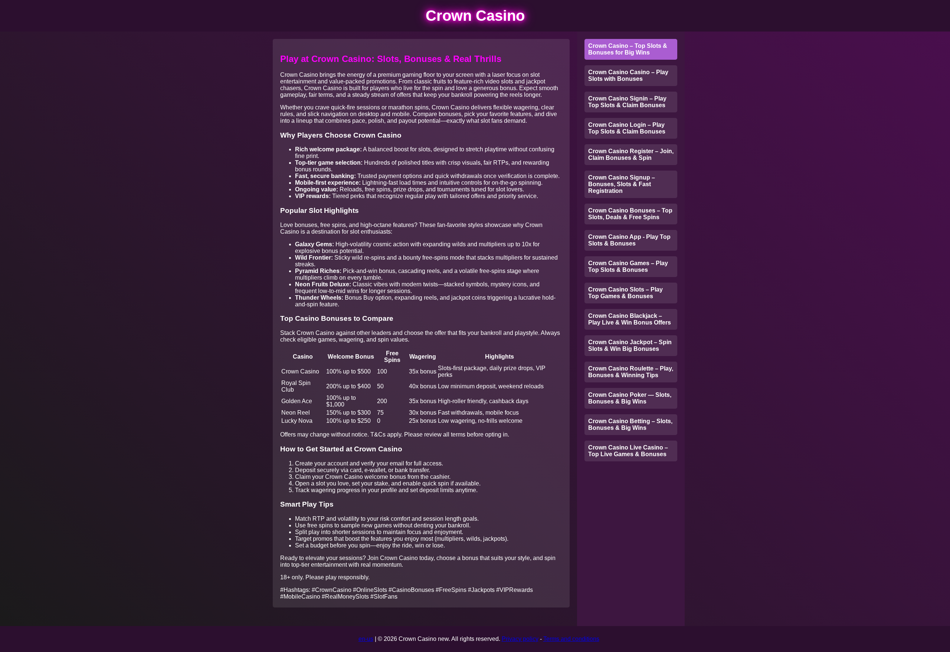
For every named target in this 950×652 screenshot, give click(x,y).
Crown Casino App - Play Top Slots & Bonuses (629, 240)
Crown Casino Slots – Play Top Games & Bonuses (625, 292)
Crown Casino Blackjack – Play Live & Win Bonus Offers (629, 319)
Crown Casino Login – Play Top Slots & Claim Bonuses (626, 128)
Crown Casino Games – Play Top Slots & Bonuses (628, 266)
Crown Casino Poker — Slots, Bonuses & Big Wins (629, 398)
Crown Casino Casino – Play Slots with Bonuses (628, 75)
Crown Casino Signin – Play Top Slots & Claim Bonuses (627, 101)
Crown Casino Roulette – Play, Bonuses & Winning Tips (630, 371)
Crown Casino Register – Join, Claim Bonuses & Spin (631, 154)
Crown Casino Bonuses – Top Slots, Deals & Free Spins (630, 213)
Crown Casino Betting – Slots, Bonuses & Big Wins (630, 424)
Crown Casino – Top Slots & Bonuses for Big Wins (627, 49)
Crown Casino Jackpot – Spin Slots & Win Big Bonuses (630, 345)
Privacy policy (520, 639)
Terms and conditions (571, 639)
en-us (365, 639)
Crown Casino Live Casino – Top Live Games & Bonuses (628, 450)
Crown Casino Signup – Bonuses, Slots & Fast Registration (621, 184)
